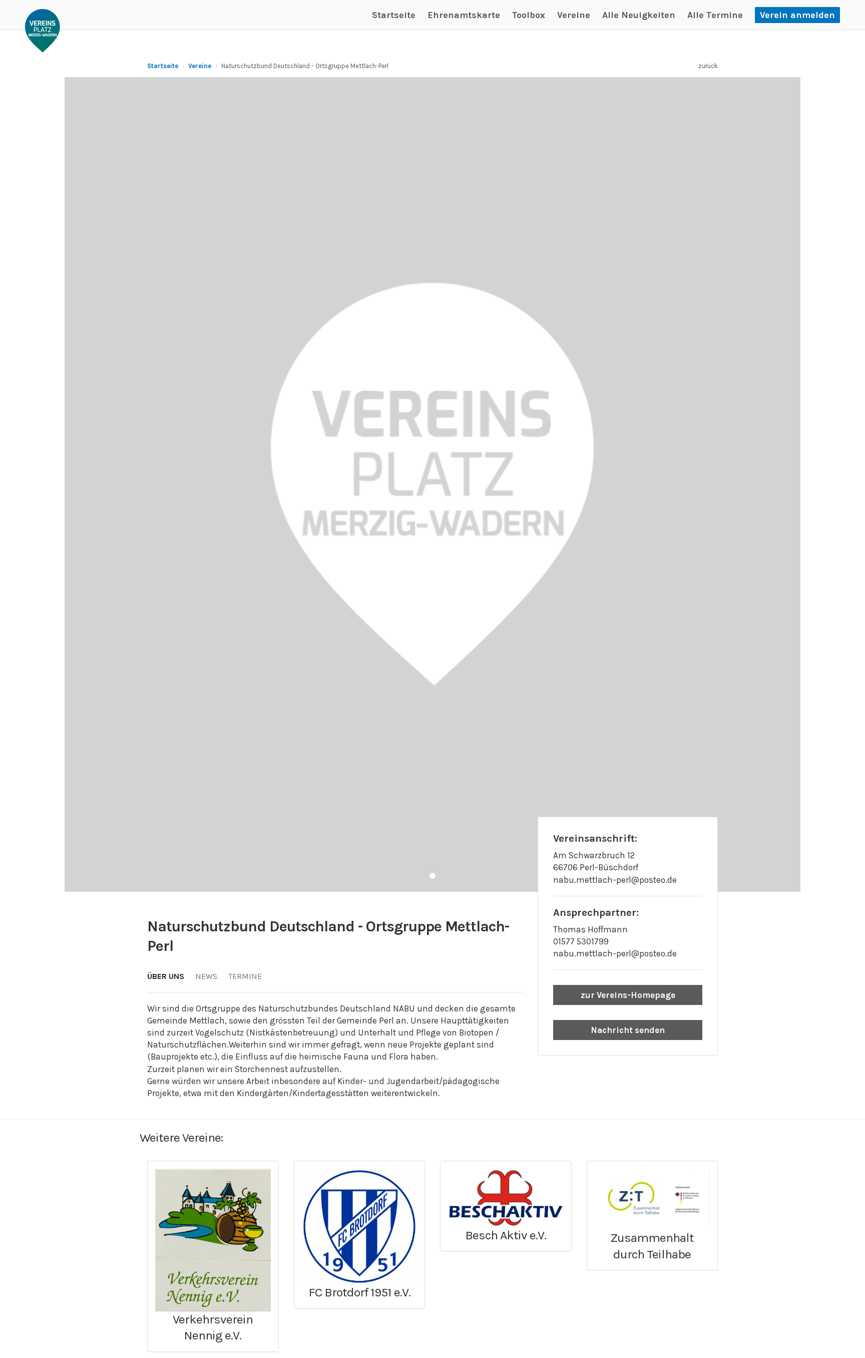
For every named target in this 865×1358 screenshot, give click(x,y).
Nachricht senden (628, 1030)
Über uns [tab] (165, 976)
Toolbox (528, 15)
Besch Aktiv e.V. (505, 1235)
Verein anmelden (797, 15)
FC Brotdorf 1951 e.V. (359, 1292)
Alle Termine (715, 15)
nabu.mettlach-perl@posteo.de (615, 953)
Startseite (393, 15)
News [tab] (206, 976)
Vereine (573, 15)
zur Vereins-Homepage (628, 995)
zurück (708, 66)
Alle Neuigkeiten (638, 15)
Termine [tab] (245, 976)
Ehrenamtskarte (463, 15)
